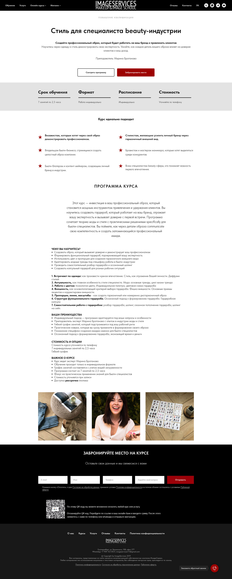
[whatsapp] (212, 5)
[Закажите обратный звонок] (215, 568)
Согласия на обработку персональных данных (121, 564)
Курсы (82, 533)
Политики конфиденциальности (129, 487)
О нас (70, 533)
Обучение (10, 5)
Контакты (187, 5)
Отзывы (174, 5)
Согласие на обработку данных (86, 487)
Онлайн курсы (37, 5)
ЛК (197, 5)
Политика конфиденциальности (147, 533)
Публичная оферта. (149, 564)
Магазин (54, 5)
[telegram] (218, 5)
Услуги (22, 5)
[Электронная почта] (224, 5)
